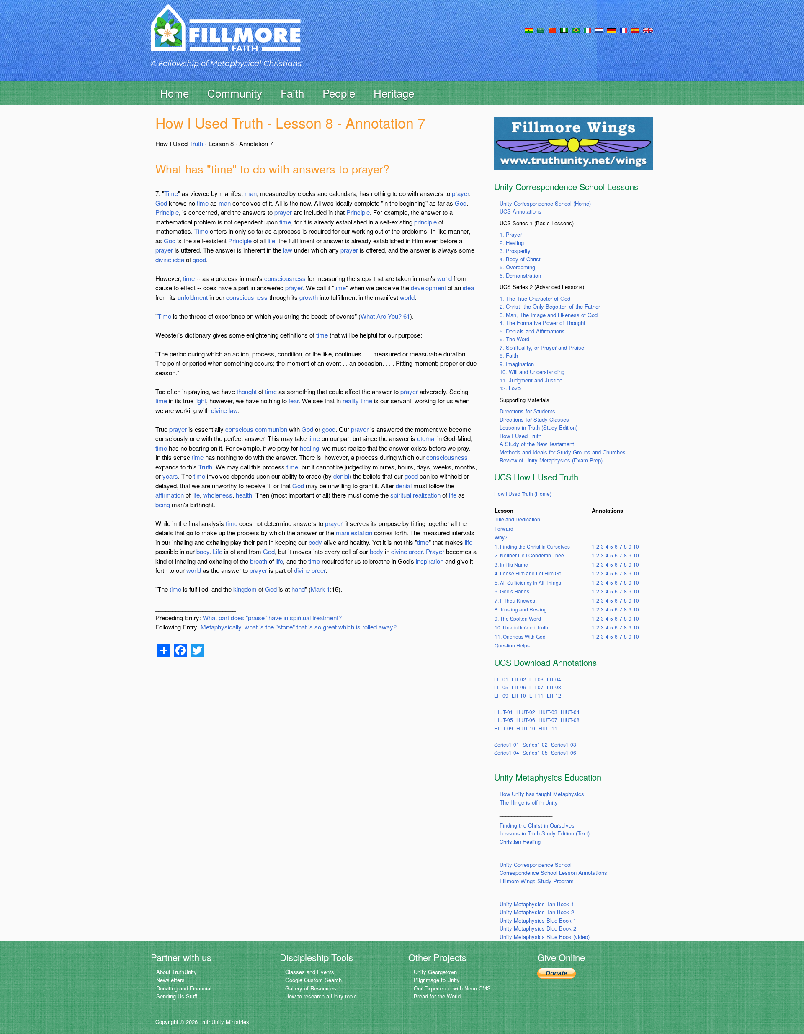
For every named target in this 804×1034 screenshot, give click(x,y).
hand (298, 589)
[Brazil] (576, 29)
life (271, 240)
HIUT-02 (525, 711)
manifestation (354, 532)
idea (178, 259)
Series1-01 (506, 744)
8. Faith (509, 355)
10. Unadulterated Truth (521, 627)
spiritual (400, 494)
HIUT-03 (548, 711)
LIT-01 (501, 679)
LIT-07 (536, 687)
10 (636, 546)
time (203, 203)
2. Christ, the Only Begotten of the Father (550, 306)
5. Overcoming (517, 267)
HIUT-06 (525, 719)
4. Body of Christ (520, 259)
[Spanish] (635, 29)
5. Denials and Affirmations (532, 331)
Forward (504, 528)
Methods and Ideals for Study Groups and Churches (563, 452)
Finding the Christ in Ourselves (537, 825)
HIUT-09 (503, 728)
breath (258, 561)
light (200, 400)
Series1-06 (563, 752)
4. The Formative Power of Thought (542, 323)
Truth (196, 143)
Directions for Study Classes (534, 419)
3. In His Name (511, 564)
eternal (426, 438)
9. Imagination (517, 364)
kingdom (245, 589)
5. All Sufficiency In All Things (528, 582)
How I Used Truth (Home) (522, 493)
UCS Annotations (520, 211)
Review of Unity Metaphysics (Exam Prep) (551, 460)
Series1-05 (535, 752)
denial (341, 476)
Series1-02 (535, 744)
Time (171, 193)
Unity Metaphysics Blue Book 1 (538, 920)
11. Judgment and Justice (531, 380)
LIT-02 (519, 679)
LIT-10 (519, 695)
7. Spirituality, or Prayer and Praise (542, 347)
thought (247, 391)
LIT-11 (536, 695)
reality (351, 400)
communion (271, 429)
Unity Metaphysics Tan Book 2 (537, 912)
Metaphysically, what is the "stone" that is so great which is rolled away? (299, 626)
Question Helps (512, 645)
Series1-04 (506, 752)
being (162, 504)
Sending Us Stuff (176, 996)
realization (427, 494)
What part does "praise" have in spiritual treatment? (272, 617)
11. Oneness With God (520, 636)
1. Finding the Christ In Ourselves (532, 546)
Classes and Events (309, 972)
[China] (552, 29)
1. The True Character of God (535, 298)
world (444, 278)
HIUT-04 (570, 711)
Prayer (435, 551)
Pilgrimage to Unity (437, 980)
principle (425, 221)
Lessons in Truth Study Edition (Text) (545, 833)
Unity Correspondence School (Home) (545, 203)
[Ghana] (529, 29)
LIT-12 (554, 695)
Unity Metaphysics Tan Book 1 (537, 904)
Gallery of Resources (310, 988)
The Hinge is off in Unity (529, 802)
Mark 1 (320, 589)
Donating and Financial (183, 988)
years (170, 476)
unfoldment (193, 297)
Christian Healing (520, 842)
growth (308, 297)
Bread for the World (437, 996)
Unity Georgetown (435, 972)
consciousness (285, 278)
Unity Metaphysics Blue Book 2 (538, 928)
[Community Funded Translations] (648, 29)
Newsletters (170, 980)
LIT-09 (501, 695)
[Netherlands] (599, 29)
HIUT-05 (503, 719)
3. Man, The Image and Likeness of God (549, 315)
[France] (623, 29)
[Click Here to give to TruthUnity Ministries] (556, 973)
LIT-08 (554, 687)
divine (163, 259)
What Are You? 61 (385, 316)
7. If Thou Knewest (515, 600)
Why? (501, 537)
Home (174, 93)
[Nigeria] (564, 29)
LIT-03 (536, 679)
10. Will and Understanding (532, 372)
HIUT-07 (548, 719)
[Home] (226, 35)
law (287, 249)
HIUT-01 (503, 711)
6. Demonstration (520, 275)
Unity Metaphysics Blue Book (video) (545, 937)
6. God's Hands (512, 591)
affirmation (169, 494)
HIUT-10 (525, 728)
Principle (167, 212)
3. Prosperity (515, 251)
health (244, 494)
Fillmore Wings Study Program (537, 881)
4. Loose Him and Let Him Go (528, 573)
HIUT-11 (548, 728)
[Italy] (587, 29)
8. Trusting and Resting (521, 609)
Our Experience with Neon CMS (452, 988)
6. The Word (514, 339)
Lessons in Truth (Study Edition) (538, 427)
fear (294, 400)
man (251, 193)
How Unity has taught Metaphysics (542, 794)
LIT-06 (519, 687)
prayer (460, 193)
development (428, 287)
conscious (239, 429)
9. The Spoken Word (518, 618)
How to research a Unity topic (321, 996)
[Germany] (611, 29)
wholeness (217, 494)
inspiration (429, 561)
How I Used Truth (520, 436)
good (199, 259)
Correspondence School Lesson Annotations (553, 873)
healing (309, 448)
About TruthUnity (176, 972)
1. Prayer (511, 234)
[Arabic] (540, 29)
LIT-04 (554, 679)
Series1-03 (563, 744)
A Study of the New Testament (537, 444)
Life (217, 551)
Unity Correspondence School (536, 865)
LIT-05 (501, 687)
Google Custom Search (313, 980)
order (416, 551)
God (161, 203)
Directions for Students (527, 411)
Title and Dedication (517, 519)
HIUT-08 (570, 719)
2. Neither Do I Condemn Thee (529, 555)
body (315, 542)
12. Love (510, 388)
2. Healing (512, 243)
